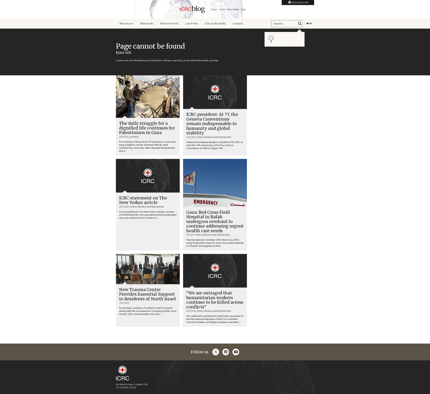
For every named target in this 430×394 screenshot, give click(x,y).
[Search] (299, 23)
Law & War (191, 23)
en (310, 23)
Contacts (237, 23)
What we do (146, 23)
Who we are (126, 23)
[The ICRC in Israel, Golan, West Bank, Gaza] (215, 9)
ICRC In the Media (215, 23)
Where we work (169, 23)
